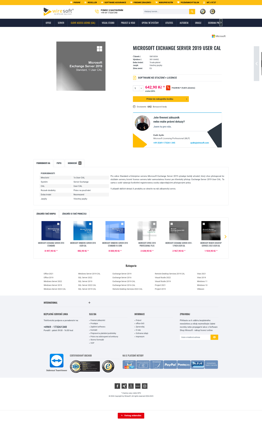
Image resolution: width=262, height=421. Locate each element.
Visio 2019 (201, 277)
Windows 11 (202, 281)
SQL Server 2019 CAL (87, 289)
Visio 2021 (201, 274)
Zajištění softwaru (97, 327)
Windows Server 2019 (53, 285)
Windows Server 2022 (53, 281)
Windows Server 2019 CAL (89, 274)
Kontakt (93, 330)
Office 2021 (48, 274)
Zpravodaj (140, 327)
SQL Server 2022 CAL (87, 285)
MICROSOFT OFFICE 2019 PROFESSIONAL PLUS (147, 244)
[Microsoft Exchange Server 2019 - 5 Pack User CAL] (179, 230)
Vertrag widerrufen (132, 415)
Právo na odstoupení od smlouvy (104, 336)
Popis (59, 163)
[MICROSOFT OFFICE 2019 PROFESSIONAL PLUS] (147, 230)
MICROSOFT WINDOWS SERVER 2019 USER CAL (83, 244)
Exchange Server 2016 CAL (124, 285)
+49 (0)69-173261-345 (164, 143)
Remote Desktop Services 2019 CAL (170, 274)
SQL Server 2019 (85, 281)
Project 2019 (160, 289)
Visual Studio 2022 (163, 277)
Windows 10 (202, 285)
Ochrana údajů (142, 333)
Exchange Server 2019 (122, 274)
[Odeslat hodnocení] (177, 52)
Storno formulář (97, 340)
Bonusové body (160, 106)
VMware (200, 289)
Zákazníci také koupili (46, 213)
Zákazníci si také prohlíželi (74, 213)
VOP (92, 343)
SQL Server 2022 (85, 277)
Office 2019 (48, 277)
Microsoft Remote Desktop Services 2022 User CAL (211, 244)
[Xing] (124, 386)
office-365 (140, 323)
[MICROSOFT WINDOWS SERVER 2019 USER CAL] (83, 230)
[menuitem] (164, 2)
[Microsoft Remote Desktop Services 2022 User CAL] (211, 230)
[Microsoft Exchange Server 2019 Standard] (51, 230)
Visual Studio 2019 (163, 281)
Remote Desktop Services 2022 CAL (128, 289)
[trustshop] (108, 366)
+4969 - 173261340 (55, 326)
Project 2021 (160, 285)
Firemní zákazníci (97, 320)
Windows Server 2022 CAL (55, 289)
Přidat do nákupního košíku (159, 99)
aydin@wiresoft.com (199, 143)
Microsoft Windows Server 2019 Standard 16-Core (115, 244)
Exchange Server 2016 (122, 277)
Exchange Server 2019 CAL (124, 281)
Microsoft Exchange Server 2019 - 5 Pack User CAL (179, 244)
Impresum (140, 336)
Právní (138, 320)
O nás (138, 330)
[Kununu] (138, 386)
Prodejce (94, 323)
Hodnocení (74, 163)
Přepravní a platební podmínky (103, 333)
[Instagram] (144, 386)
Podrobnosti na (43, 163)
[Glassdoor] (131, 386)
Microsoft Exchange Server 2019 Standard (51, 244)
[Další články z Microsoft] (219, 36)
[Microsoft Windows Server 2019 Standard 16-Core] (115, 230)
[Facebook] (117, 386)
